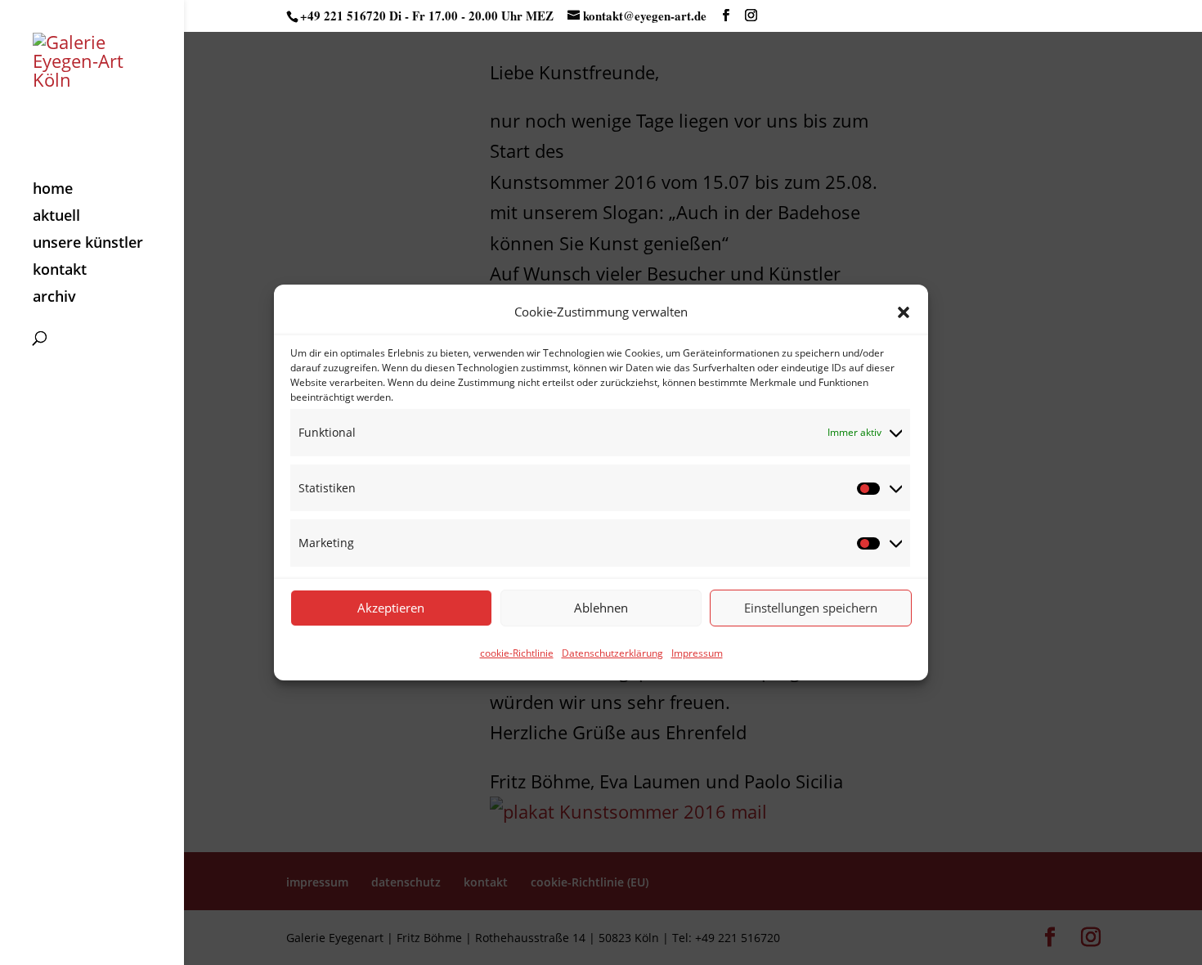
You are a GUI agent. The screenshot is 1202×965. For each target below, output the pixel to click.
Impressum (697, 653)
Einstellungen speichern (810, 607)
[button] (903, 312)
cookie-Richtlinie (517, 653)
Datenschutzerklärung (612, 653)
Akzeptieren (390, 607)
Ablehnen (601, 607)
